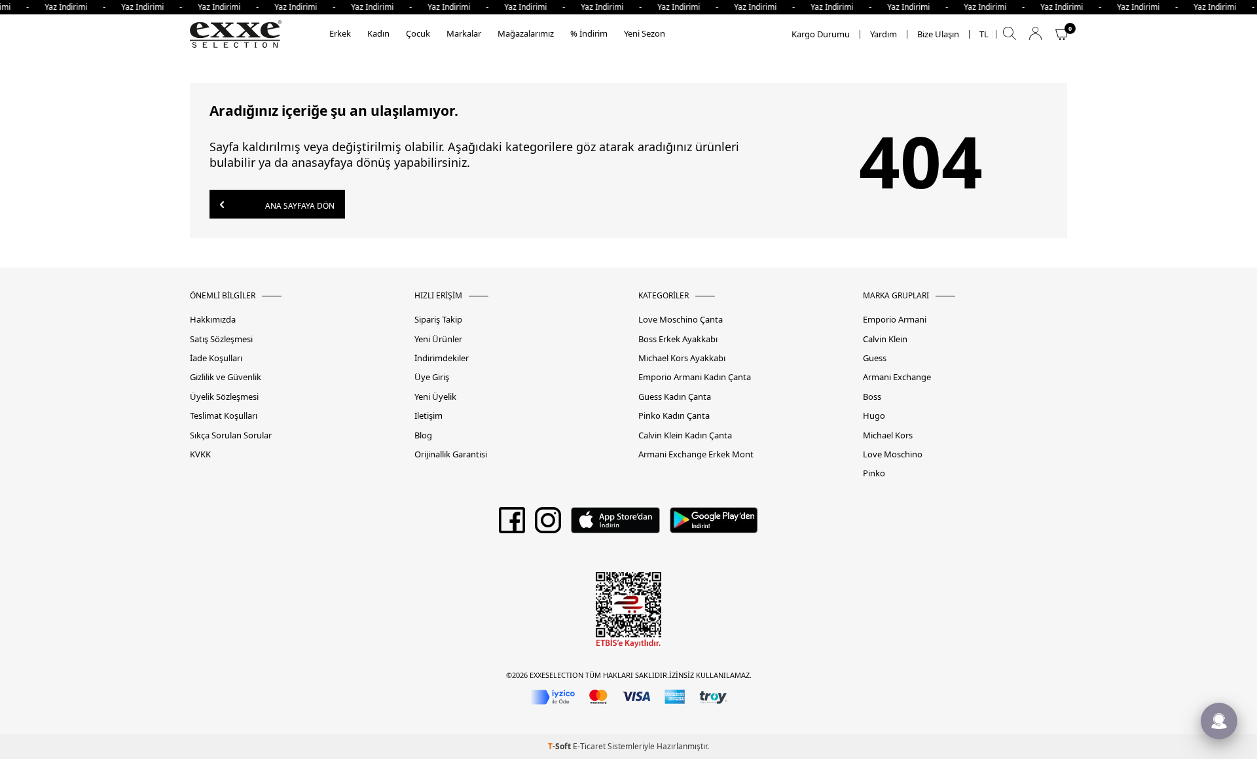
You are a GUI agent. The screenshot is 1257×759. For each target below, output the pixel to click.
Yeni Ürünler (438, 339)
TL (984, 34)
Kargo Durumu (821, 34)
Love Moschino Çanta (680, 319)
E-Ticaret (589, 746)
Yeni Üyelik (435, 396)
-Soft (560, 746)
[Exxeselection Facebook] (512, 524)
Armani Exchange (897, 377)
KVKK (200, 454)
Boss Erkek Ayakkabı (678, 339)
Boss (872, 396)
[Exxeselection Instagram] (548, 524)
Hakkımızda (213, 319)
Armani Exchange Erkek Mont (696, 454)
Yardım (883, 34)
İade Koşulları (216, 358)
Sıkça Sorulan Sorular (231, 435)
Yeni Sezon (644, 33)
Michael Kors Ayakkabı (681, 358)
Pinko (874, 473)
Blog (423, 435)
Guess (874, 358)
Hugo (874, 415)
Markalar (463, 33)
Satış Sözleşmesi (221, 339)
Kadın (378, 33)
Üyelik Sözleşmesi (224, 396)
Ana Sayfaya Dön (299, 205)
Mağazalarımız (526, 33)
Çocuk (418, 33)
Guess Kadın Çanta (674, 396)
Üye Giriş (431, 377)
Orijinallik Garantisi (450, 454)
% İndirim (589, 33)
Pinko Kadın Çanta (674, 415)
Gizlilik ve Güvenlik (225, 377)
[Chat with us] (1219, 721)
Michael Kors (888, 435)
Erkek (340, 33)
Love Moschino (892, 454)
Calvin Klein (885, 339)
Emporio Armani (894, 319)
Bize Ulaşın (938, 34)
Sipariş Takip (438, 319)
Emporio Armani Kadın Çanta (694, 377)
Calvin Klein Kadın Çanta (685, 435)
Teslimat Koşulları (223, 415)
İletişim (428, 415)
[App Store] (615, 524)
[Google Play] (714, 524)
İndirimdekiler (441, 358)
